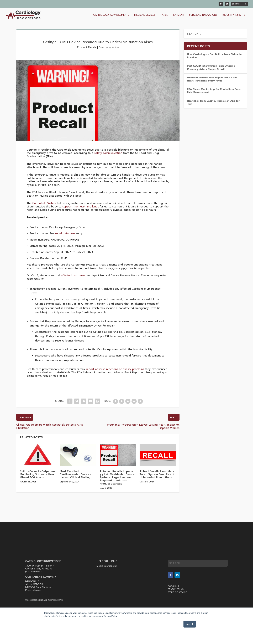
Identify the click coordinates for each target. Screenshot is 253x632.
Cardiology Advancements (111, 15)
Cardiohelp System (44, 203)
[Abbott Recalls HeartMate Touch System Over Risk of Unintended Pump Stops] (158, 455)
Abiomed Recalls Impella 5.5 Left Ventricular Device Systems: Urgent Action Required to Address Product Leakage (117, 477)
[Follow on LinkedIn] (177, 575)
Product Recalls (86, 47)
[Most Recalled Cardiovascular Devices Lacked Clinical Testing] (78, 455)
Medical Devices (144, 15)
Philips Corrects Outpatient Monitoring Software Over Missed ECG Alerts (38, 474)
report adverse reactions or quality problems (115, 369)
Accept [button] (189, 624)
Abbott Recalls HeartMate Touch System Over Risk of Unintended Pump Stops (157, 474)
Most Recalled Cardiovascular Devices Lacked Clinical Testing (75, 474)
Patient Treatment (172, 15)
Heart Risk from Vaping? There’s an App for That (213, 102)
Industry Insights (234, 15)
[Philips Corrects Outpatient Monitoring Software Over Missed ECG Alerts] (38, 455)
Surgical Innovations (203, 15)
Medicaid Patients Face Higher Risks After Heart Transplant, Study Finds (212, 79)
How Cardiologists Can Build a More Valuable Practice (214, 56)
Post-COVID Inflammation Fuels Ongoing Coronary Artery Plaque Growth (211, 67)
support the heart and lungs (80, 206)
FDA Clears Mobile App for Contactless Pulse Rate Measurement (214, 90)
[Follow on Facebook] (170, 575)
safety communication (108, 153)
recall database (65, 233)
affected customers (73, 275)
